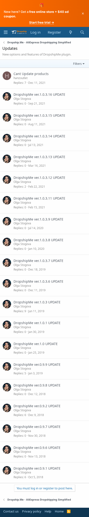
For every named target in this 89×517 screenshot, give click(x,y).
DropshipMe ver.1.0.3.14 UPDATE (39, 136)
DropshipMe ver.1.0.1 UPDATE (37, 323)
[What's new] (70, 32)
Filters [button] (77, 63)
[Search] (82, 32)
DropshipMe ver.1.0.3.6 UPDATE (38, 281)
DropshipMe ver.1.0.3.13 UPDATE (39, 157)
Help (48, 511)
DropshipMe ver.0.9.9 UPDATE (37, 364)
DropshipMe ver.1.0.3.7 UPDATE (38, 260)
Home (59, 511)
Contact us (11, 511)
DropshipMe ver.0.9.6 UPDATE (37, 447)
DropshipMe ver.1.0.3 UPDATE (37, 302)
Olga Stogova (22, 99)
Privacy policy (31, 511)
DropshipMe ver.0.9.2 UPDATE (37, 406)
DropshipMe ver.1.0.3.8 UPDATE (38, 240)
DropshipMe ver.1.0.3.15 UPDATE (39, 115)
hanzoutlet (21, 78)
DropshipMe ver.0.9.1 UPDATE (37, 468)
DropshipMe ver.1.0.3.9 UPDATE (38, 219)
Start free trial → (41, 22)
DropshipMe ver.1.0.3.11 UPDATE (39, 198)
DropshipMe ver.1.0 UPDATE (36, 343)
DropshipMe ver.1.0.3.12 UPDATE (39, 177)
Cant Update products (31, 73)
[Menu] (5, 32)
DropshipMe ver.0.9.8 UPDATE (37, 385)
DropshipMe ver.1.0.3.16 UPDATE (39, 94)
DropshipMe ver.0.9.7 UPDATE (37, 426)
